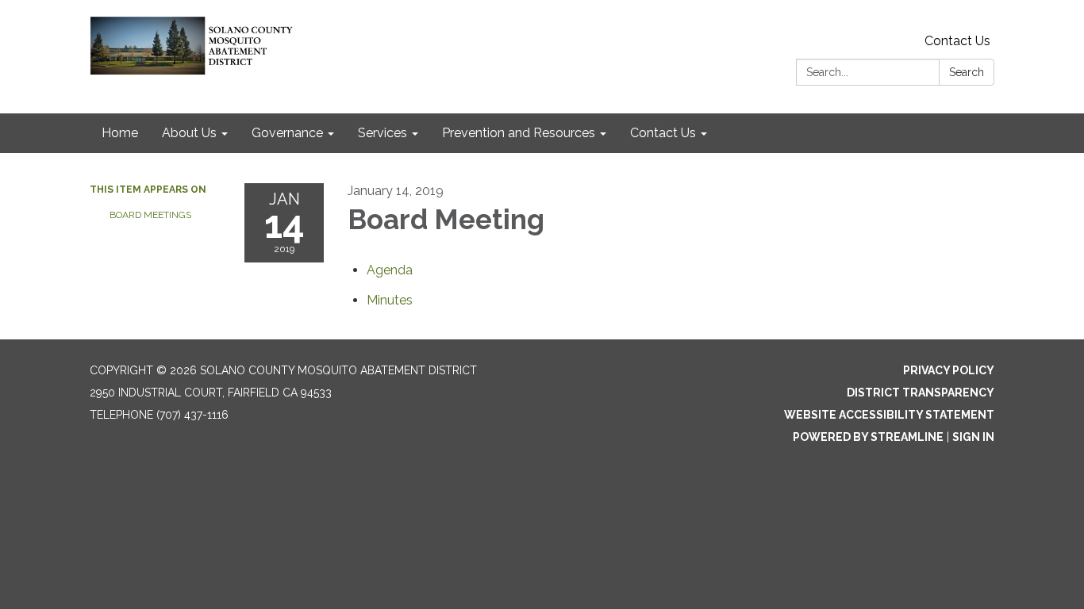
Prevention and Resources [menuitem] (518, 132)
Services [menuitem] (382, 132)
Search (966, 72)
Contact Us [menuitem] (663, 132)
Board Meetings (150, 214)
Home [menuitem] (120, 132)
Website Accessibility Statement (889, 414)
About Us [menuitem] (189, 132)
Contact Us (957, 40)
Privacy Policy (948, 370)
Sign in (973, 437)
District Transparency (920, 392)
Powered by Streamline (868, 437)
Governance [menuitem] (287, 132)
